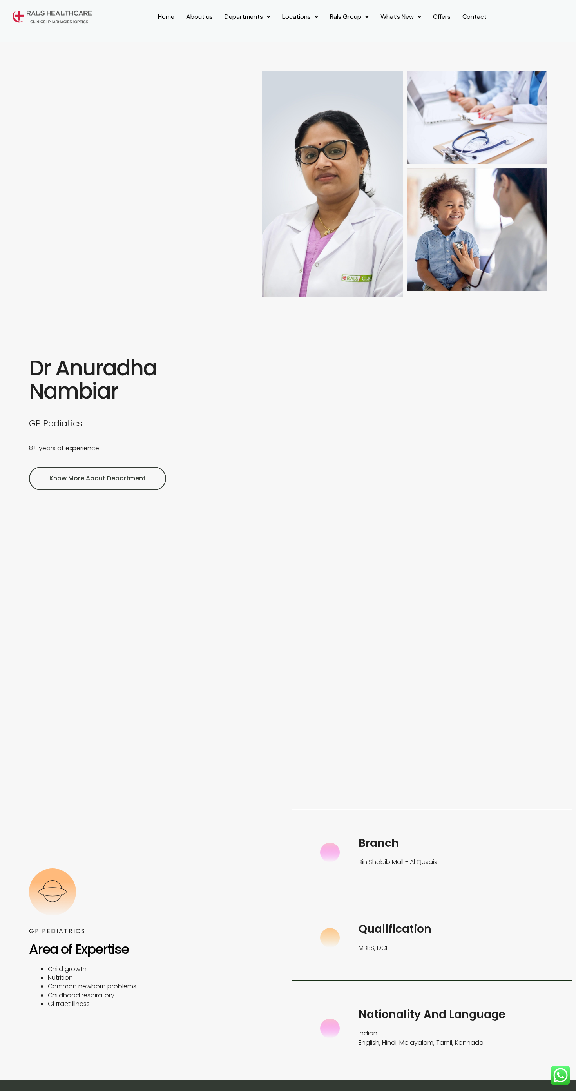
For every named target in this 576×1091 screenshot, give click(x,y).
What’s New (397, 17)
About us (199, 17)
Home (166, 17)
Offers (442, 17)
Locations (296, 17)
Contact (474, 17)
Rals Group (345, 17)
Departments (244, 17)
